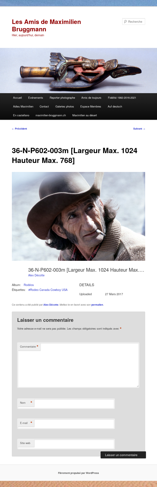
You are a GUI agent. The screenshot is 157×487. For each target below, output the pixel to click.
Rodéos (29, 285)
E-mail (26, 423)
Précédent (19, 128)
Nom (26, 402)
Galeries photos (64, 106)
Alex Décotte (36, 275)
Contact (44, 106)
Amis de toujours (91, 97)
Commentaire (29, 346)
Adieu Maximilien (23, 106)
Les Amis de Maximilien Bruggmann (46, 25)
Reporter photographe (62, 97)
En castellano (21, 115)
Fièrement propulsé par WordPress (78, 473)
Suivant (139, 128)
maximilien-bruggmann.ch (51, 115)
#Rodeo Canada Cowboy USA (47, 290)
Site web (25, 443)
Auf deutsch (115, 106)
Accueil (17, 97)
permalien (97, 304)
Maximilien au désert (84, 115)
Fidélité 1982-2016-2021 (122, 97)
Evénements (35, 97)
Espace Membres (90, 106)
